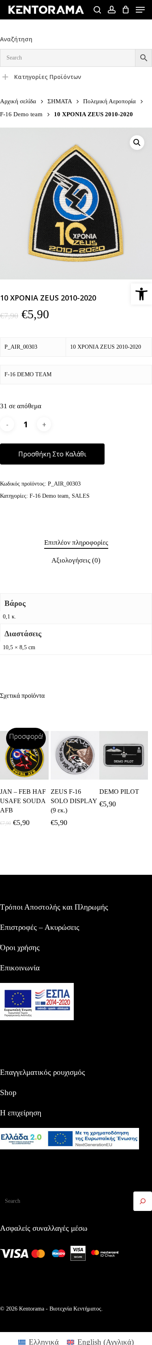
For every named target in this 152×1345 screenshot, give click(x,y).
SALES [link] (81, 496)
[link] (141, 294)
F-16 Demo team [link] (21, 114)
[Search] (142, 1201)
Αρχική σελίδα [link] (18, 101)
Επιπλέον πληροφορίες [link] (76, 542)
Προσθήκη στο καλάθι (52, 454)
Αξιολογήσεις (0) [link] (76, 560)
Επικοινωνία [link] (20, 967)
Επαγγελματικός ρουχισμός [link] (42, 1072)
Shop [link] (8, 1092)
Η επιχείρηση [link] (20, 1112)
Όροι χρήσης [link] (20, 947)
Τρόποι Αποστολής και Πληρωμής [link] (54, 907)
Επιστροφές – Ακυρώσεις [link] (39, 927)
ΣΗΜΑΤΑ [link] (59, 101)
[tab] (76, 542)
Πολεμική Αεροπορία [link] (109, 101)
